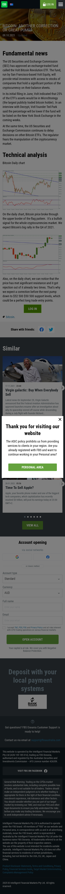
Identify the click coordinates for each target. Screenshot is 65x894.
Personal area (33, 467)
